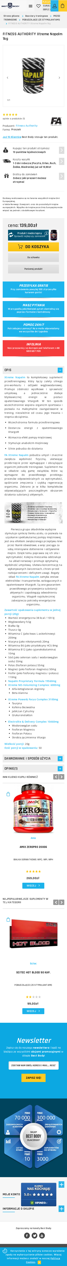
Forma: (6, 129)
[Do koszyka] (8, 795)
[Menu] (30, 5)
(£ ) (47, 9)
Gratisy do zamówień (29, 178)
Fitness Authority (26, 126)
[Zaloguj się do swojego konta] (55, 5)
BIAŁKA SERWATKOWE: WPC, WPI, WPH (33, 859)
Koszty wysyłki (34, 163)
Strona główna (11, 16)
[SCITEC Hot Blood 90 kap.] (33, 934)
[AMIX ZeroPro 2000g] (33, 808)
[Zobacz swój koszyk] (62, 5)
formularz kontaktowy (38, 312)
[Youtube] (42, 1236)
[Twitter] (34, 1236)
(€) (46, 5)
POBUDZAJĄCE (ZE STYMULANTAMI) (41, 19)
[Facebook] (27, 1236)
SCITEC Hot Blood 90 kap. (33, 972)
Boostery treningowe (36, 16)
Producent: (9, 126)
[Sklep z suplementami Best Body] (10, 4)
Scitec (33, 963)
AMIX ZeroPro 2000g (33, 847)
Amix (33, 838)
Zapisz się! (33, 1078)
